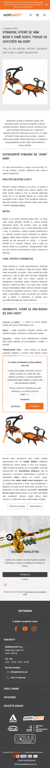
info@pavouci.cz (19, 672)
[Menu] (44, 15)
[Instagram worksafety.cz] (33, 628)
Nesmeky (7, 338)
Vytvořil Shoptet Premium (27, 760)
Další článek (35, 506)
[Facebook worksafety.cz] (16, 628)
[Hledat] (30, 15)
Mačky (5, 330)
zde (27, 394)
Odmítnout (15, 406)
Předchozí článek (17, 506)
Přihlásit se (25, 574)
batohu (6, 237)
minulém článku (18, 205)
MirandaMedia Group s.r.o (28, 764)
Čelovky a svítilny (11, 322)
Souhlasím (34, 406)
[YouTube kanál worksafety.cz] (25, 628)
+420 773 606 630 (18, 678)
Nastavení (25, 399)
